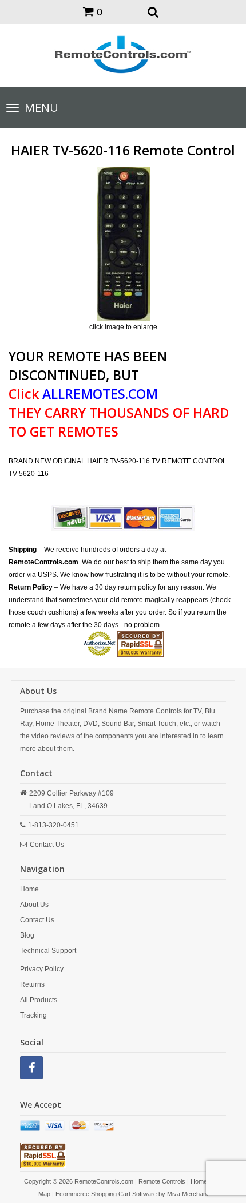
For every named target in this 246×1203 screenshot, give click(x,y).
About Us (34, 905)
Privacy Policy (42, 969)
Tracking (33, 1015)
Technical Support (48, 951)
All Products (38, 1000)
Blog (27, 935)
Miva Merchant (187, 1193)
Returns (32, 984)
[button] (153, 11)
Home (29, 889)
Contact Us (47, 845)
